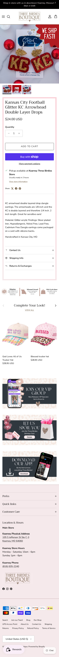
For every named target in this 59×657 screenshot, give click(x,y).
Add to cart (29, 146)
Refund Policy (33, 628)
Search (5, 620)
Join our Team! (17, 620)
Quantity (9, 126)
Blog (28, 620)
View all (29, 310)
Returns (5, 628)
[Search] (10, 16)
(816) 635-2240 (10, 566)
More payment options (29, 164)
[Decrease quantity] (8, 133)
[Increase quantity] (20, 133)
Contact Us (36, 624)
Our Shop (37, 620)
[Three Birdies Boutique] (29, 16)
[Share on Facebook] (16, 188)
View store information (18, 181)
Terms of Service (48, 628)
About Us (25, 624)
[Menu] (3, 16)
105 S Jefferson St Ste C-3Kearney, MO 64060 (16, 537)
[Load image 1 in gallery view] (29, 54)
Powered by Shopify (36, 646)
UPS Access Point (9, 624)
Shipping (48, 624)
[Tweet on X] (12, 188)
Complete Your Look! (29, 305)
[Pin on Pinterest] (20, 188)
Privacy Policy (18, 628)
